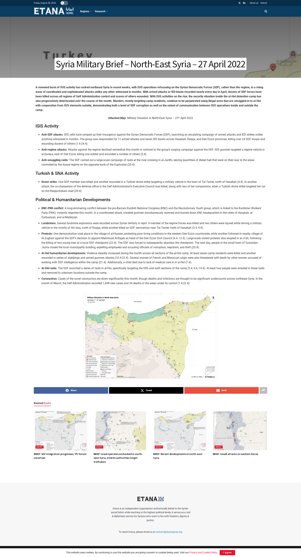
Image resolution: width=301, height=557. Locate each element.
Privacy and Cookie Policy (203, 552)
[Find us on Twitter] (239, 3)
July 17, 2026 (161, 462)
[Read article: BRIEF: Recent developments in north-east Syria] (180, 430)
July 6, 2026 (220, 458)
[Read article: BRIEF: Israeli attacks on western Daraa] (240, 430)
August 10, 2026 (103, 466)
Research (100, 11)
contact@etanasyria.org (169, 531)
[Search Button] (266, 11)
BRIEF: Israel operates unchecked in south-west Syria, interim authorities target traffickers (118, 457)
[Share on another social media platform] (263, 390)
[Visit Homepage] (54, 11)
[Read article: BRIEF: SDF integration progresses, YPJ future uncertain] (61, 430)
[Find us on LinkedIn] (244, 3)
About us (254, 3)
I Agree (227, 552)
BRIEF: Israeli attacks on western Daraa (235, 454)
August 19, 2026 (43, 462)
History (263, 3)
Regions (84, 11)
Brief (40, 447)
